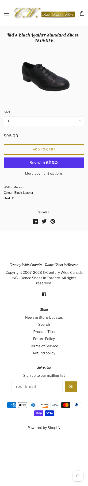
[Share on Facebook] (35, 221)
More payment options (44, 173)
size (7, 112)
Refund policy (44, 353)
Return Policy (44, 339)
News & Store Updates (44, 317)
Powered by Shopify (44, 428)
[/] (44, 13)
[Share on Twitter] (44, 221)
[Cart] (82, 13)
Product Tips (44, 332)
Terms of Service (44, 346)
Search (44, 324)
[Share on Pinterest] (52, 221)
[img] (44, 294)
